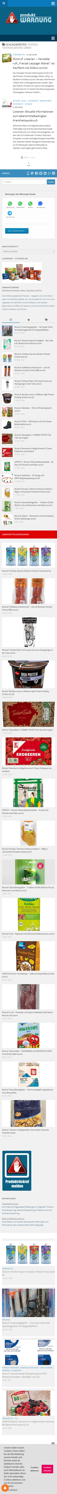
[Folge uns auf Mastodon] (32, 173)
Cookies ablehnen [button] (34, 1469)
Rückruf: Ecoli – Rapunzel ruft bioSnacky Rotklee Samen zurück (28, 934)
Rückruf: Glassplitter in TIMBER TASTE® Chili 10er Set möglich (27, 730)
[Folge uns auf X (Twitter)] (40, 173)
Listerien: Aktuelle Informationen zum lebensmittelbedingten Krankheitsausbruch (33, 116)
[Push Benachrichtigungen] (5, 1488)
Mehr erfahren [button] (10, 1490)
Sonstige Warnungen (29, 1368)
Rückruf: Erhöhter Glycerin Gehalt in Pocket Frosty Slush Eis (26, 571)
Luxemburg (33, 101)
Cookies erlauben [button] (47, 1469)
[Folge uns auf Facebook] (36, 173)
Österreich (18, 104)
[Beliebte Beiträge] (28, 320)
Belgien (16, 101)
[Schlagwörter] (46, 320)
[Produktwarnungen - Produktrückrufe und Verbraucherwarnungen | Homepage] (28, 17)
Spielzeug (6, 1320)
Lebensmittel (19, 55)
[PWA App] (28, 173)
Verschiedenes (46, 1368)
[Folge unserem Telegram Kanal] (53, 173)
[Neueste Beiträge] (11, 320)
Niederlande (45, 101)
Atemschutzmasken (10, 1368)
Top (16, 1418)
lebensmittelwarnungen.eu (13, 1218)
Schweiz (28, 104)
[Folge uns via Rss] (45, 173)
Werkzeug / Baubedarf (11, 1371)
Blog (23, 101)
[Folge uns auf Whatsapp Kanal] (49, 173)
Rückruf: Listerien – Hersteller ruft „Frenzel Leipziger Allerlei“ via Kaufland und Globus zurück (33, 63)
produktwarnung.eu (10, 1204)
